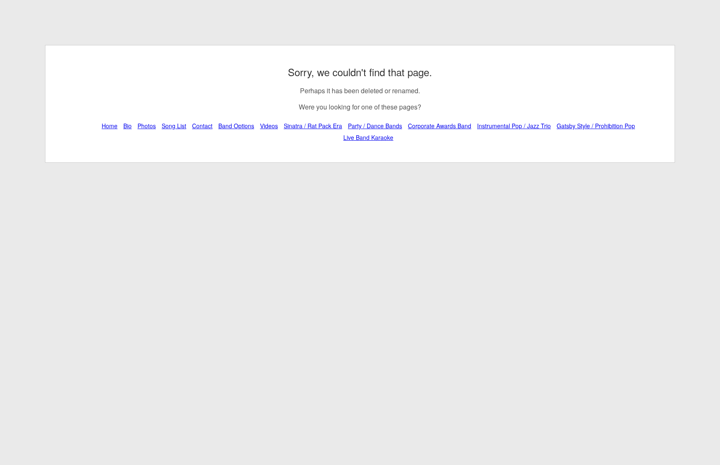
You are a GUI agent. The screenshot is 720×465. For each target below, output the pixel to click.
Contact (202, 126)
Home (110, 126)
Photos (147, 126)
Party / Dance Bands (375, 126)
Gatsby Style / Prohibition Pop (596, 126)
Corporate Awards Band (439, 126)
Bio (127, 126)
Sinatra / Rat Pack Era (313, 126)
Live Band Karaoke (368, 137)
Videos (269, 126)
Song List (174, 126)
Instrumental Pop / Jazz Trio (514, 126)
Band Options (236, 126)
